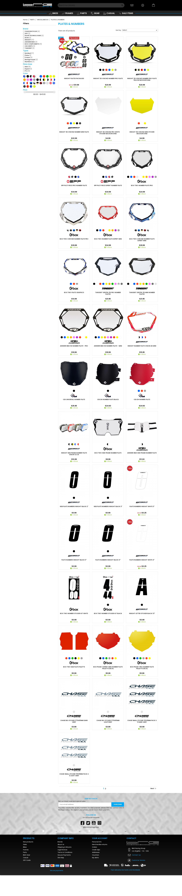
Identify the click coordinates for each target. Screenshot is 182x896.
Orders (94, 868)
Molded (29, 53)
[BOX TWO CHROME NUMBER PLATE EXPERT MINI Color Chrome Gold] (142, 230)
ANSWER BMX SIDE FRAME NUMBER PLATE (142, 453)
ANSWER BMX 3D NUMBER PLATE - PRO (74, 346)
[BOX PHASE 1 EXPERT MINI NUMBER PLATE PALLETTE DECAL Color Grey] (109, 658)
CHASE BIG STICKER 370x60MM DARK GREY (74, 721)
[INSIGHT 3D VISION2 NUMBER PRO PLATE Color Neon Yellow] (112, 70)
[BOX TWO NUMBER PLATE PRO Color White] (140, 177)
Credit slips (96, 870)
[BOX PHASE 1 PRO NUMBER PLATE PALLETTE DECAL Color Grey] (143, 658)
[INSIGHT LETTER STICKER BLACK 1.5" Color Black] (142, 605)
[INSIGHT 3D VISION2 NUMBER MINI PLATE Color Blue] (71, 123)
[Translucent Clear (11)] (47, 83)
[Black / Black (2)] (37, 79)
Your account (99, 859)
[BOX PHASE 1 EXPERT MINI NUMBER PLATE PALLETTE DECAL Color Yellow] (115, 658)
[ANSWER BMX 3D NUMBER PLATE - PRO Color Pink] (74, 337)
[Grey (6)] (34, 79)
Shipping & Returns (64, 868)
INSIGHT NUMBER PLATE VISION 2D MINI (142, 346)
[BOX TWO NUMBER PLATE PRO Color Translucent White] (137, 177)
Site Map (61, 878)
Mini (28, 67)
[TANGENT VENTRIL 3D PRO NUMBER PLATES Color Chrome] (118, 284)
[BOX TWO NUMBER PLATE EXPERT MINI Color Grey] (118, 230)
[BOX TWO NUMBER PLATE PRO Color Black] (128, 177)
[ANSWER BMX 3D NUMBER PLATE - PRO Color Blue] (65, 337)
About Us (61, 865)
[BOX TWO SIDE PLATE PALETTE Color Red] (66, 658)
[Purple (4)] (31, 79)
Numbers (29, 62)
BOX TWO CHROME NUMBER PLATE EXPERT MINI (142, 239)
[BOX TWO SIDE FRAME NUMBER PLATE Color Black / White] (108, 444)
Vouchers (95, 876)
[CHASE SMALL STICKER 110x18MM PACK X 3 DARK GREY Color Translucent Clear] (142, 712)
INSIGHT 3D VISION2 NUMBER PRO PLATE (108, 78)
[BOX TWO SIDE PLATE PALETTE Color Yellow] (78, 658)
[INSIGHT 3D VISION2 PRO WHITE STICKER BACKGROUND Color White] (108, 123)
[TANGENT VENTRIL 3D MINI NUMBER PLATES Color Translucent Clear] (155, 284)
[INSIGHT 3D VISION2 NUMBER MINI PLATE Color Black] (77, 123)
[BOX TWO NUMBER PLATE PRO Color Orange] (146, 177)
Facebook (82, 823)
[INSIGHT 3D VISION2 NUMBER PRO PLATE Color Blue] (109, 70)
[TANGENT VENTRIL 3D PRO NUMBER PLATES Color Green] (112, 284)
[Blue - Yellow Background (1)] (31, 86)
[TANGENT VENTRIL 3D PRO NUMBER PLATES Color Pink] (115, 284)
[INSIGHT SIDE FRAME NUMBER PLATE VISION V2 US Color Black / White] (69, 444)
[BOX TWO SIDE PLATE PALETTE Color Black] (75, 658)
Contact (131, 859)
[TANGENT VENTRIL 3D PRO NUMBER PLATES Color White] (97, 284)
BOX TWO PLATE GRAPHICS (74, 292)
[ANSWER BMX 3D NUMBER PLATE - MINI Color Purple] (111, 337)
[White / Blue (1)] (54, 79)
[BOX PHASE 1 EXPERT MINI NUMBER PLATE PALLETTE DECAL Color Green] (106, 658)
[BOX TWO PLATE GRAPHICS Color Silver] (77, 284)
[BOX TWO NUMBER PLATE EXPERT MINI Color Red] (103, 230)
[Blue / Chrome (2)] (24, 76)
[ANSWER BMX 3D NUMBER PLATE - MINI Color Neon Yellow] (102, 337)
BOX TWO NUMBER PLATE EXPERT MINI (108, 239)
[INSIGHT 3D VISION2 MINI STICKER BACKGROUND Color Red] (139, 123)
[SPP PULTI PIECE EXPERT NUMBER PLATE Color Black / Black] (103, 177)
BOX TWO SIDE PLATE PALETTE (74, 667)
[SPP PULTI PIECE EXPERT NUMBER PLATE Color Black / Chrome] (112, 177)
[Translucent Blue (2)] (54, 83)
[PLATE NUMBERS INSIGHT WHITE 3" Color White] (142, 498)
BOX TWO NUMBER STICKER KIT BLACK (108, 613)
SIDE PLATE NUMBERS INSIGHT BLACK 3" (108, 506)
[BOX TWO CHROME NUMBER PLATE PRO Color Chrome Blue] (74, 230)
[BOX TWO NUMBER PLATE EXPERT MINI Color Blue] (100, 230)
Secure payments (56, 891)
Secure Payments (64, 876)
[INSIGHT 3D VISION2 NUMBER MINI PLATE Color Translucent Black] (80, 123)
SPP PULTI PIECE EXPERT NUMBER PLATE (108, 185)
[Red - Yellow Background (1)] (28, 86)
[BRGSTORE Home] (37, 5)
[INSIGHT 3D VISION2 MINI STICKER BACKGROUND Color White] (142, 123)
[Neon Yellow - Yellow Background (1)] (34, 86)
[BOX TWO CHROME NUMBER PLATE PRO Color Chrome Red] (80, 230)
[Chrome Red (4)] (41, 83)
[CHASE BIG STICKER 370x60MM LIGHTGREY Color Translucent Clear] (108, 712)
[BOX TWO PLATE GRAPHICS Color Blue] (71, 284)
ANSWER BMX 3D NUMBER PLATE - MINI (108, 346)
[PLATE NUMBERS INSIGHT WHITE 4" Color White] (142, 551)
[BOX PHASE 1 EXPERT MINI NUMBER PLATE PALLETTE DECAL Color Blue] (103, 658)
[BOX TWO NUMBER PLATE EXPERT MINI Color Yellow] (109, 230)
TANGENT (30, 48)
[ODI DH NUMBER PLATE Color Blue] (139, 391)
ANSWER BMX (31, 42)
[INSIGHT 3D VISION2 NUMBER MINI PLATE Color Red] (68, 123)
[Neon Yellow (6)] (54, 76)
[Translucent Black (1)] (24, 86)
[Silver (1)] (44, 83)
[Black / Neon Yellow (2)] (44, 79)
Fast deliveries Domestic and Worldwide (125, 891)
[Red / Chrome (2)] (34, 76)
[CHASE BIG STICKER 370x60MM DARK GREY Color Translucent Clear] (74, 712)
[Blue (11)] (41, 76)
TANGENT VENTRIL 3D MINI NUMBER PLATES (142, 293)
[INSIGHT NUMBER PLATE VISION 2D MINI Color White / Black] (139, 337)
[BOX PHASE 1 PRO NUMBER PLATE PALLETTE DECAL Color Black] (134, 658)
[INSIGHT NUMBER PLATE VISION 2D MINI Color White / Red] (145, 337)
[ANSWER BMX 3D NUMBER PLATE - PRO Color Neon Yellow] (68, 337)
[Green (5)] (47, 76)
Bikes (25, 868)
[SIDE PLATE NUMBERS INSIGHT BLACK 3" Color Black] (108, 498)
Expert (28, 69)
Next (153, 788)
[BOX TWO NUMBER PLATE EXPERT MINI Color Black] (97, 230)
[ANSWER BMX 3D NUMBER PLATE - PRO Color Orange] (71, 337)
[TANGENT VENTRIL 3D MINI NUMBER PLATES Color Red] (137, 284)
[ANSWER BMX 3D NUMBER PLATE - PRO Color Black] (61, 337)
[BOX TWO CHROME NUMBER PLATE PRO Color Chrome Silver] (68, 230)
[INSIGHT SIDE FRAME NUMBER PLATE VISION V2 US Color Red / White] (78, 444)
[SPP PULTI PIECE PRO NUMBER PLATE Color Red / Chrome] (69, 177)
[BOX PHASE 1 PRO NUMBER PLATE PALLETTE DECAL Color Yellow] (149, 658)
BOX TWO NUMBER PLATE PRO (142, 185)
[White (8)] (37, 76)
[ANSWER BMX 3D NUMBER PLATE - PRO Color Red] (80, 337)
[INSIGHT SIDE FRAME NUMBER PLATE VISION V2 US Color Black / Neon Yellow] (72, 444)
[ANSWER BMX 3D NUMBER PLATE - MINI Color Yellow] (117, 337)
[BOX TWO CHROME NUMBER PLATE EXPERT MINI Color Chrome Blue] (139, 230)
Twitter (88, 823)
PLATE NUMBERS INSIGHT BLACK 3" (74, 560)
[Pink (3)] (28, 79)
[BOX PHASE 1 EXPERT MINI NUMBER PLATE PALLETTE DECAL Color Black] (100, 658)
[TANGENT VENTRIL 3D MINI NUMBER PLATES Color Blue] (134, 284)
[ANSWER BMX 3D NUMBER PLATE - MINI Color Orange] (105, 337)
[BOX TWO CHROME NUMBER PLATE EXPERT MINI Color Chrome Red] (145, 230)
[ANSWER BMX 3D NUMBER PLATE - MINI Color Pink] (108, 337)
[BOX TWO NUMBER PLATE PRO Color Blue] (131, 177)
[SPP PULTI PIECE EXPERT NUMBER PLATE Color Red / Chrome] (109, 177)
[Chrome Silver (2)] (34, 83)
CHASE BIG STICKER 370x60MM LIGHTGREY (107, 721)
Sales (25, 865)
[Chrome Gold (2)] (37, 83)
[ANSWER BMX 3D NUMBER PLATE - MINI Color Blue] (99, 337)
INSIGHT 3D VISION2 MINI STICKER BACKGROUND (142, 132)
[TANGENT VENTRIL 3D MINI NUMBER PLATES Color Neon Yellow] (140, 284)
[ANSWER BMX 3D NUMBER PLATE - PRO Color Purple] (77, 337)
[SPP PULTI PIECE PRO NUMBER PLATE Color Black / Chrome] (72, 177)
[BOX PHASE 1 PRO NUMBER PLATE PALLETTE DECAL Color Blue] (137, 658)
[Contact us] (132, 5)
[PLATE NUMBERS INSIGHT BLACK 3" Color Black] (74, 551)
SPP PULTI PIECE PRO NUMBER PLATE (74, 185)
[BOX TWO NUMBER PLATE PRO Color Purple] (152, 177)
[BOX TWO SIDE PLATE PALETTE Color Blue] (69, 658)
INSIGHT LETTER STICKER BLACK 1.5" (142, 613)
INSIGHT (29, 40)
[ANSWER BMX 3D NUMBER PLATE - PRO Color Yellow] (86, 337)
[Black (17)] (28, 76)
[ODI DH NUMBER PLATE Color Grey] (145, 391)
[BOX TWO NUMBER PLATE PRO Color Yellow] (143, 177)
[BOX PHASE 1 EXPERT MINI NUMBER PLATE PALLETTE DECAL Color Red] (112, 658)
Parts (25, 873)
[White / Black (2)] (47, 79)
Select (140, 30)
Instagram (99, 823)
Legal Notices (62, 870)
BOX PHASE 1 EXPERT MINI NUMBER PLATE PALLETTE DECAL (108, 667)
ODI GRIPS (30, 46)
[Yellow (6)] (50, 76)
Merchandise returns (99, 865)
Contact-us (136, 876)
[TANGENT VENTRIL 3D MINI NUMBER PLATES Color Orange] (143, 284)
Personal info (97, 863)
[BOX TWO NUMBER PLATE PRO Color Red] (134, 177)
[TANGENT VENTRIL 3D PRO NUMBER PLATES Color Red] (100, 284)
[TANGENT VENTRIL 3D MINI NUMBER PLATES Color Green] (146, 284)
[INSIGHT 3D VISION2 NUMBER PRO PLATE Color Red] (106, 70)
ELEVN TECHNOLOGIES (34, 36)
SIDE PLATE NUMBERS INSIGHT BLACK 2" (74, 506)
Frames (26, 870)
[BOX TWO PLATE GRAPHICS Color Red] (74, 284)
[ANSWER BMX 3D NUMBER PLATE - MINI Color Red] (114, 337)
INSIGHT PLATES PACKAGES (74, 78)
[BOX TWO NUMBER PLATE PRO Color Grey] (155, 177)
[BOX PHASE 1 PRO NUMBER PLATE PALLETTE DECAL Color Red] (146, 658)
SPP (27, 33)
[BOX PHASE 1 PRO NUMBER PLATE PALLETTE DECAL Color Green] (140, 658)
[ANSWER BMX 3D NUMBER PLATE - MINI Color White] (120, 337)
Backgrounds (31, 59)
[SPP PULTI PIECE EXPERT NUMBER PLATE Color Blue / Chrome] (106, 177)
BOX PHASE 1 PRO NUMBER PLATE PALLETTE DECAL (142, 667)
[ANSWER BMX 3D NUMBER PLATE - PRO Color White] (83, 337)
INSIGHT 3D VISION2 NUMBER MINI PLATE (74, 132)
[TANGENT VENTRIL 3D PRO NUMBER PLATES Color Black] (94, 284)
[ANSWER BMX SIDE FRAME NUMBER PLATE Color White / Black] (142, 444)
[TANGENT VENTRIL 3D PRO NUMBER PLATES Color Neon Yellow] (106, 284)
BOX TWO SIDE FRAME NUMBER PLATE (107, 453)
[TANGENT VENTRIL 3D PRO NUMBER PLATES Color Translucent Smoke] (121, 284)
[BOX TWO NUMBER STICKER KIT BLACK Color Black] (108, 605)
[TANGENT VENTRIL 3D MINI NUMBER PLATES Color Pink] (149, 284)
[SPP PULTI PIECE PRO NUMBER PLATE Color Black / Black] (75, 177)
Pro (27, 71)
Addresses (96, 873)
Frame (28, 57)
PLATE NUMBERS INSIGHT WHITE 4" (141, 560)
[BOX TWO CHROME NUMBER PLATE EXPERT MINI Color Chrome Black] (135, 230)
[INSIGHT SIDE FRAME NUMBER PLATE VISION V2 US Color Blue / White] (75, 444)
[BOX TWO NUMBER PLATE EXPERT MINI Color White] (106, 230)
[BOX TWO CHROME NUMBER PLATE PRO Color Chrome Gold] (77, 230)
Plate (28, 55)
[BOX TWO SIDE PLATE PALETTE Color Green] (72, 658)
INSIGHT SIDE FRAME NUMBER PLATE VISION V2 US (74, 453)
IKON (28, 38)
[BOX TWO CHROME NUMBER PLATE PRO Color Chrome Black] (71, 230)
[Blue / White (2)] (24, 83)
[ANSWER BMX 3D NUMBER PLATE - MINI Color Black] (95, 337)
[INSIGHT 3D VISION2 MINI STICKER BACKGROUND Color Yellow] (145, 123)
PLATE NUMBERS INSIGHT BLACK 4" (107, 560)
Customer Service (138, 881)
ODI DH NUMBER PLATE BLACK (108, 399)
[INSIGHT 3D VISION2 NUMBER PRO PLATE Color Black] (100, 70)
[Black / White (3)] (41, 79)
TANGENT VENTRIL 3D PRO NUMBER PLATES (108, 293)
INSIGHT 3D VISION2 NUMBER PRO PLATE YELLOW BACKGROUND (142, 79)
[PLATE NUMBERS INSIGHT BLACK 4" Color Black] (108, 551)
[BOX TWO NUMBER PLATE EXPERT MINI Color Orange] (112, 230)
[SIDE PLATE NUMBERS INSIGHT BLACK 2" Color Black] (74, 498)
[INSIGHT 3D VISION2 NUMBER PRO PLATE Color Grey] (115, 70)
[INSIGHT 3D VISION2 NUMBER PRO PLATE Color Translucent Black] (103, 70)
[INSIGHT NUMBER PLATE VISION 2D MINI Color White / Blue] (142, 337)
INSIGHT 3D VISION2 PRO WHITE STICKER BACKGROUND (108, 132)
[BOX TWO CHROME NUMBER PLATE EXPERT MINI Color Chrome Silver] (148, 230)
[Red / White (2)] (28, 83)
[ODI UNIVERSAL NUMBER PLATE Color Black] (74, 391)
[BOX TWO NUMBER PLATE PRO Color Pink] (149, 177)
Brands (60, 863)
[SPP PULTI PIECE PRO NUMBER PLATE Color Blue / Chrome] (78, 177)
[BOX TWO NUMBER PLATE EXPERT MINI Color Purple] (115, 230)
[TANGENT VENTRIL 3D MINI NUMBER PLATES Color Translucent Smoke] (152, 284)
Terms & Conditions (65, 873)
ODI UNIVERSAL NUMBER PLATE (74, 399)
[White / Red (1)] (50, 79)
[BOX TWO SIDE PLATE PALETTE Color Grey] (81, 658)
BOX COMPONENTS (33, 44)
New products (28, 863)
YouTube (93, 823)
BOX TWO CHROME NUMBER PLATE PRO (74, 239)
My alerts (95, 878)
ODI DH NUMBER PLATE (142, 399)
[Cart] (153, 5)
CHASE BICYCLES (32, 31)
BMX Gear (26, 876)
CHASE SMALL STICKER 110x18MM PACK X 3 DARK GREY (142, 721)
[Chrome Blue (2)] (31, 83)
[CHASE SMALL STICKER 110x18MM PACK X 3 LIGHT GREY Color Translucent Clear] (74, 765)
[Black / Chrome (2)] (31, 76)
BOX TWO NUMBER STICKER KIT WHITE (74, 613)
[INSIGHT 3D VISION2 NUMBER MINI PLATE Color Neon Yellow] (74, 123)
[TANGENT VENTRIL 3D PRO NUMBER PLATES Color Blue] (103, 284)
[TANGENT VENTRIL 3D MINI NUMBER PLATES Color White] (131, 284)
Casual (25, 878)
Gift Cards (27, 881)
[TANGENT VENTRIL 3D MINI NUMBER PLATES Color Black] (128, 284)
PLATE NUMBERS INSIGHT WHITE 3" (142, 506)
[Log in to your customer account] (142, 5)
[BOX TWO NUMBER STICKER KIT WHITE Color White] (74, 605)
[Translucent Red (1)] (50, 83)
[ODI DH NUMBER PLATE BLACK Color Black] (108, 391)
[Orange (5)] (24, 79)
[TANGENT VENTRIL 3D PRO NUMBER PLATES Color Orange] (109, 284)
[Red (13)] (44, 76)
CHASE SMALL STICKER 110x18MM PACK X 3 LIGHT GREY (74, 774)
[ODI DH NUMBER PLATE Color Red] (142, 391)
